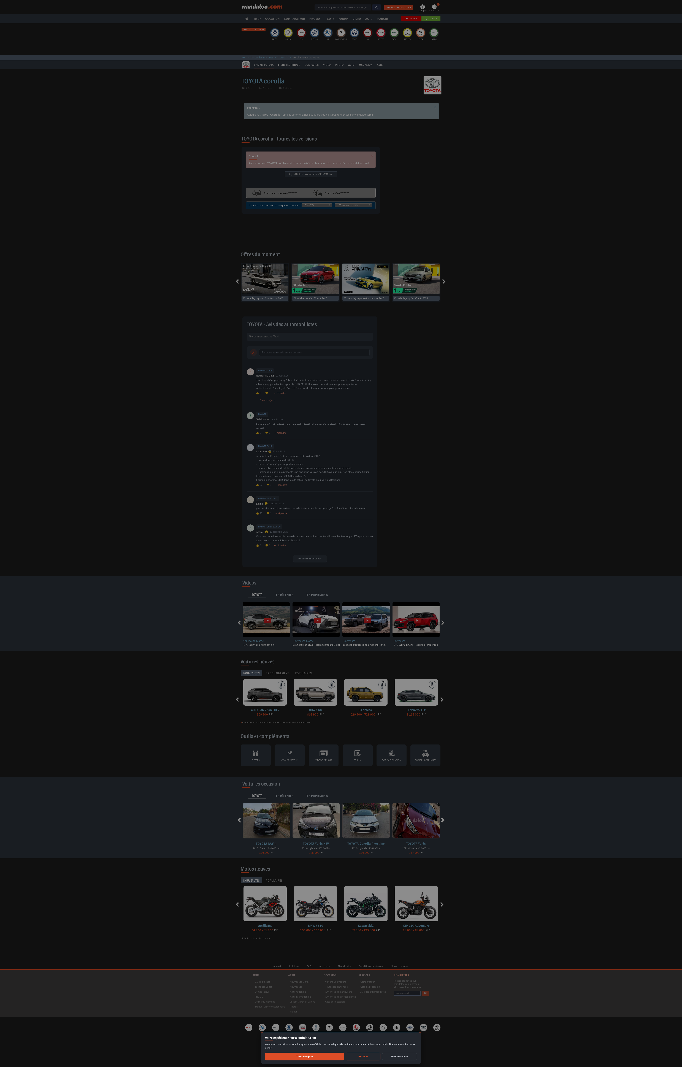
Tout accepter (304, 1056)
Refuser (363, 1056)
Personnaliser (399, 1056)
